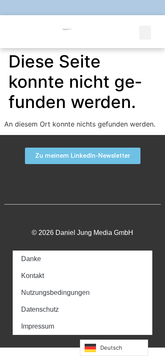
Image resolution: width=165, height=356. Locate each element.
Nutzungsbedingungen (55, 292)
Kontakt (32, 275)
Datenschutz (40, 309)
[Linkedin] (99, 7)
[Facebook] (30, 7)
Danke (31, 258)
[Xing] (117, 181)
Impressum (37, 326)
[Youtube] (82, 7)
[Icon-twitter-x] (65, 7)
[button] (145, 33)
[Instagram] (117, 7)
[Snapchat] (47, 7)
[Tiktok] (134, 7)
